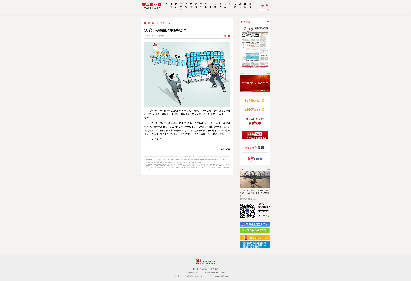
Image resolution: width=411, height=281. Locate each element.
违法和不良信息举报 (201, 269)
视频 (186, 5)
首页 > (164, 23)
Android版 (264, 211)
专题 (235, 5)
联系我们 (214, 269)
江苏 (176, 5)
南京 (181, 5)
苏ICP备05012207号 (181, 276)
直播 (191, 5)
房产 (220, 5)
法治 (210, 5)
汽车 (230, 5)
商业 (206, 5)
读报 (250, 5)
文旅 (225, 5)
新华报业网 (153, 23)
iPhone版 (264, 215)
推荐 (171, 5)
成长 (240, 5)
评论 (196, 5)
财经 (215, 5)
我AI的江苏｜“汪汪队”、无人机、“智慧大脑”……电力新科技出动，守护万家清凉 (254, 193)
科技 (245, 5)
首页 (166, 5)
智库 (201, 5)
